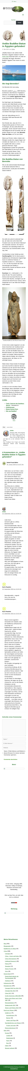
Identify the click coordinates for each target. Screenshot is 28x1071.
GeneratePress (14, 1068)
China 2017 (8, 993)
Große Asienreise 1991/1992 (13, 996)
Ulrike (12, 430)
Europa (7, 1033)
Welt (5, 1030)
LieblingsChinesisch (10, 961)
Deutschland (7, 974)
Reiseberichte (7, 986)
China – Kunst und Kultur (12, 956)
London (8, 1035)
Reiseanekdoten (9, 1003)
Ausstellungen (10, 1015)
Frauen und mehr (11, 1025)
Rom (7, 1043)
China (5, 951)
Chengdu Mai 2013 (10, 991)
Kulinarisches (7, 983)
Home (14, 420)
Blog (5, 943)
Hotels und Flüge (11, 1020)
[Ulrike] (6, 436)
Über (4, 427)
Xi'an (6, 971)
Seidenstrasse (10, 407)
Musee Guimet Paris (12, 409)
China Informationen (10, 958)
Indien (6, 1045)
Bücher (8, 1018)
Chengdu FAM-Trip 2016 (11, 988)
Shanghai (7, 966)
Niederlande (9, 1038)
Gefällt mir (8, 1013)
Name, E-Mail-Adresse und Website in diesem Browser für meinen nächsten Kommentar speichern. (14, 753)
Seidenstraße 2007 (10, 1005)
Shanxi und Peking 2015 (11, 1008)
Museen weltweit (9, 1048)
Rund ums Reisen (9, 1010)
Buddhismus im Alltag (10, 948)
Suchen (13, 20)
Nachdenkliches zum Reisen (13, 1023)
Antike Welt (5, 56)
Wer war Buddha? (11, 411)
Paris (7, 1040)
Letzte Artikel (9, 427)
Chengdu (7, 953)
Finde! (19, 22)
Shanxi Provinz (9, 969)
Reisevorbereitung (10, 1028)
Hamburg (7, 980)
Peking (7, 963)
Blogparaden (7, 946)
